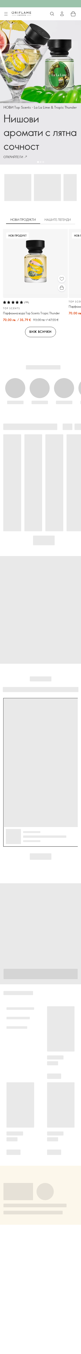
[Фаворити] (62, 279)
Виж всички (40, 332)
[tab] (23, 220)
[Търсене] (52, 14)
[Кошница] (73, 13)
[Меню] (5, 14)
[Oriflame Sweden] (21, 13)
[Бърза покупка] (62, 287)
